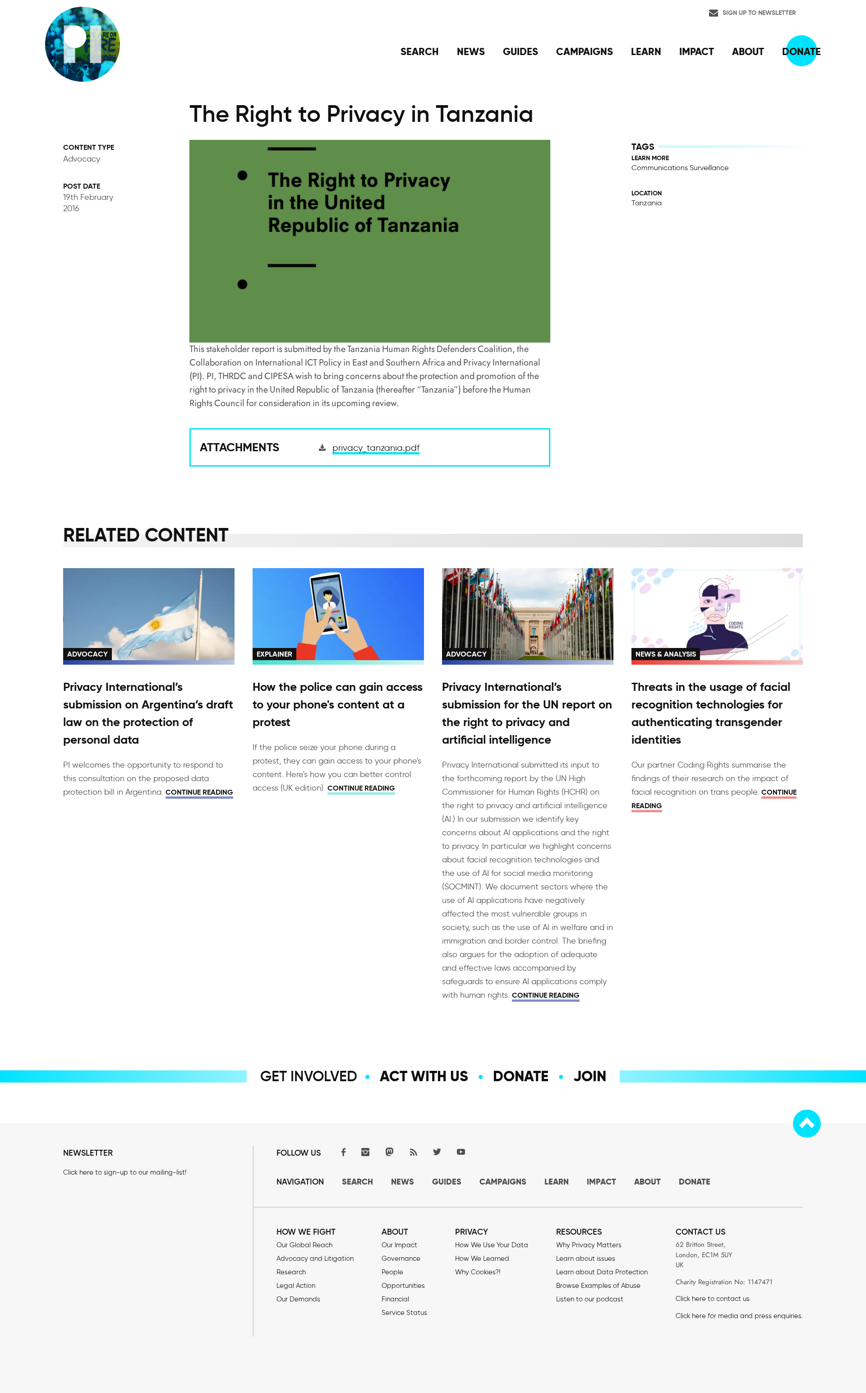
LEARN (556, 1181)
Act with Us (424, 1076)
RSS (413, 1151)
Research (291, 1272)
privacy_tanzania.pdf (375, 447)
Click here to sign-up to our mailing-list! (124, 1172)
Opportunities (403, 1286)
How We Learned (482, 1258)
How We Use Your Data (491, 1245)
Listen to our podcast (589, 1299)
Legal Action (295, 1286)
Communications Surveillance (679, 167)
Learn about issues (585, 1258)
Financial (395, 1299)
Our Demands (298, 1299)
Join (589, 1076)
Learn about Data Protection (602, 1272)
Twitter (437, 1151)
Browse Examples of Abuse (598, 1286)
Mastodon (389, 1151)
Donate (520, 1076)
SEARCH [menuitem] (420, 51)
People (392, 1272)
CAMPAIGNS (502, 1181)
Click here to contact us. (713, 1299)
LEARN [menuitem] (646, 51)
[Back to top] (807, 1124)
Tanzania (646, 203)
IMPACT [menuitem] (696, 51)
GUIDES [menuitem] (520, 51)
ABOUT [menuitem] (748, 51)
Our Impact (399, 1245)
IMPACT (601, 1181)
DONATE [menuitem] (801, 51)
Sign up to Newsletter (759, 13)
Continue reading (199, 792)
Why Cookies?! (477, 1272)
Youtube (461, 1151)
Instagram (365, 1151)
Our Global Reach (304, 1245)
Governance (401, 1258)
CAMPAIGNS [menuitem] (584, 51)
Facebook (341, 1151)
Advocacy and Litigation (315, 1258)
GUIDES (446, 1181)
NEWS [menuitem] (471, 51)
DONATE (694, 1181)
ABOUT (647, 1181)
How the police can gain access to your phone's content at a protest (338, 704)
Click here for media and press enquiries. (739, 1316)
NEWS (402, 1181)
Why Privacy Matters (589, 1245)
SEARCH (357, 1181)
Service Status (404, 1313)
